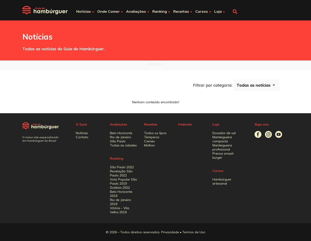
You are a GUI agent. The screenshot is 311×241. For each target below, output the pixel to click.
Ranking (116, 158)
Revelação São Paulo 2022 (121, 173)
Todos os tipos (155, 133)
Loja (215, 124)
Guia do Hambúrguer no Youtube (278, 134)
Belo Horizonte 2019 (121, 194)
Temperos (151, 137)
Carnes (149, 141)
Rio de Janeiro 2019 (120, 202)
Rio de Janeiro (120, 137)
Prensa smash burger (223, 155)
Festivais (185, 124)
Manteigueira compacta (222, 139)
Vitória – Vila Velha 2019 (119, 210)
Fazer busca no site (235, 11)
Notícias (82, 133)
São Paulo (118, 141)
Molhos (149, 145)
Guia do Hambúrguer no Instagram (268, 134)
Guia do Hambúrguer (45, 10)
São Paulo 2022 (122, 167)
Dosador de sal (224, 133)
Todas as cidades (123, 145)
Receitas (150, 124)
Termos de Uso (193, 232)
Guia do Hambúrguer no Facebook (258, 134)
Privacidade (170, 232)
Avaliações (118, 124)
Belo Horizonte (121, 133)
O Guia (81, 124)
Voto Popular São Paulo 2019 (123, 181)
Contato (82, 137)
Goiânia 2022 (120, 188)
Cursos (217, 171)
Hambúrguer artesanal (221, 181)
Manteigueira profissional (222, 147)
